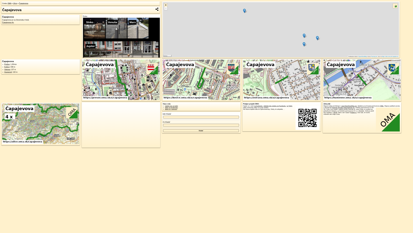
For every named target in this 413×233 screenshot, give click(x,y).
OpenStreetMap (363, 56)
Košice (7, 67)
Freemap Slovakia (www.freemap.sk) (343, 107)
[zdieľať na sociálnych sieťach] (157, 9)
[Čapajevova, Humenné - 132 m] (362, 80)
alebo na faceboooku (171, 107)
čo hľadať (166, 122)
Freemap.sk (374, 56)
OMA (9, 3)
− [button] (165, 8)
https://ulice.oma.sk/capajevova (390, 56)
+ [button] (165, 5)
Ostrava (7, 69)
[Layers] (395, 5)
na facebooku (258, 106)
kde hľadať (167, 114)
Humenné (8, 72)
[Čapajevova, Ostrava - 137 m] (281, 80)
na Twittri (289, 106)
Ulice (15, 3)
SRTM (335, 112)
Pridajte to (353, 112)
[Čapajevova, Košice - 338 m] (201, 80)
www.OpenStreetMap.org (349, 106)
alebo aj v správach (171, 109)
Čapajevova (23, 3)
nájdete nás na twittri (171, 106)
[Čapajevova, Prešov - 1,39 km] (120, 80)
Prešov (7, 64)
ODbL (382, 106)
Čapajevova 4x (8, 22)
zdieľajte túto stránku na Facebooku (274, 106)
